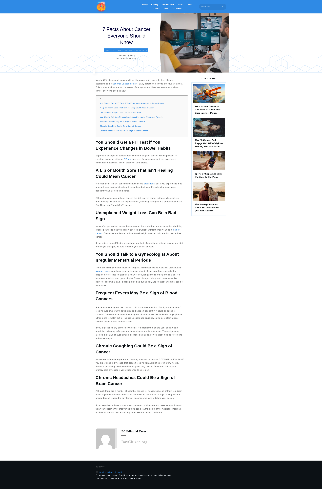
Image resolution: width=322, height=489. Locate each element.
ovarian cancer (103, 271)
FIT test (127, 159)
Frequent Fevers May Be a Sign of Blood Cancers (122, 121)
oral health (149, 184)
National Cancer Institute (125, 84)
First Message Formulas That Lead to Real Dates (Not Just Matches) (209, 198)
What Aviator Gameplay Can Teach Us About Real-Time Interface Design (209, 100)
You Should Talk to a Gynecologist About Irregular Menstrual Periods (131, 117)
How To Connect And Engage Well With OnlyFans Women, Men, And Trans (209, 134)
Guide (119, 50)
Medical (110, 50)
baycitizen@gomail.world (110, 472)
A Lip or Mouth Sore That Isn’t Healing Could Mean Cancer (127, 108)
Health (129, 50)
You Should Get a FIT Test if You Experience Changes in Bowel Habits (132, 103)
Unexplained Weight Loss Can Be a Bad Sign (120, 112)
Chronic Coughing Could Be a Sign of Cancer (120, 126)
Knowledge (140, 50)
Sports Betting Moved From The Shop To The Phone (209, 166)
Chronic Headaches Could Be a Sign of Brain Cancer (124, 131)
